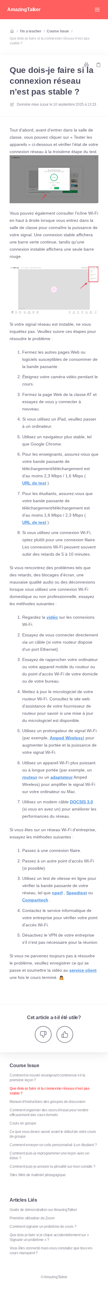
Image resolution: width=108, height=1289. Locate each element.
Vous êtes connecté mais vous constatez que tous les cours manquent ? (51, 1250)
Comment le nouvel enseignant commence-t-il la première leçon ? (47, 1077)
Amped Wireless (66, 737)
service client (83, 970)
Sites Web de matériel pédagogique (38, 1175)
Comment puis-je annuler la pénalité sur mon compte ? (52, 1166)
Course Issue (58, 31)
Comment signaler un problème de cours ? (43, 1226)
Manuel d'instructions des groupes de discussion (48, 1102)
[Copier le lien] (98, 65)
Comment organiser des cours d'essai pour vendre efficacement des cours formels (49, 1112)
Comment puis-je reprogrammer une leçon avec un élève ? (49, 1155)
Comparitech (35, 900)
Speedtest (76, 892)
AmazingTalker (23, 9)
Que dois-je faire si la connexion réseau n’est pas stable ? (50, 40)
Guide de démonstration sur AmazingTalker (43, 1210)
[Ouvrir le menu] (97, 9)
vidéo (52, 617)
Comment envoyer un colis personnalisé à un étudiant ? (53, 1145)
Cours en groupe (23, 1123)
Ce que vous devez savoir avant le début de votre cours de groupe (53, 1134)
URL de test (34, 483)
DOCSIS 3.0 (81, 801)
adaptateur (61, 777)
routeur (29, 777)
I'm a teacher (30, 31)
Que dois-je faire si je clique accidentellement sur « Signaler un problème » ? (49, 1237)
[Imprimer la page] (86, 65)
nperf (57, 892)
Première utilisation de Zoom (32, 1218)
